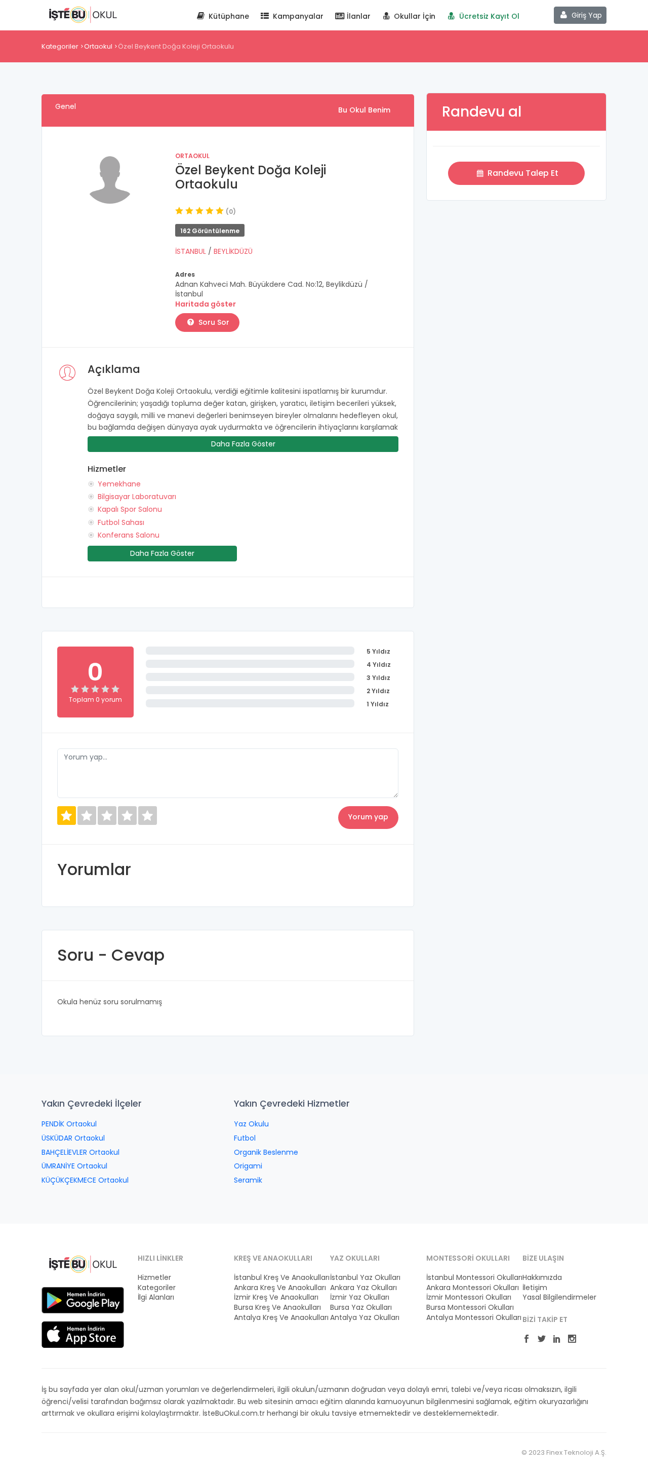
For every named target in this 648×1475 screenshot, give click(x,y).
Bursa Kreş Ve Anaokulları (276, 1307)
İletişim (534, 1288)
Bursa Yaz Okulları (361, 1307)
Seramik (248, 1180)
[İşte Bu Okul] (83, 1264)
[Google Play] (83, 1300)
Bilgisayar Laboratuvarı (137, 496)
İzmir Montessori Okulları (468, 1297)
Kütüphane (228, 16)
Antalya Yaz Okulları (364, 1317)
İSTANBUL (191, 251)
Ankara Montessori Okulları (468, 1288)
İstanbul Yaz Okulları (365, 1277)
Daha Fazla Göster (243, 444)
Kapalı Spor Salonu (130, 509)
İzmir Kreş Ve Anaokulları (276, 1297)
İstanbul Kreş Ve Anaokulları (276, 1277)
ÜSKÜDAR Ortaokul (73, 1138)
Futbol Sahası (121, 522)
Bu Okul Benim (364, 110)
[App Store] (83, 1334)
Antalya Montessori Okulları (468, 1317)
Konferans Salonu (128, 535)
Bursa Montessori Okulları (468, 1307)
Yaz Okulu (251, 1124)
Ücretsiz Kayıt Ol (488, 16)
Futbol (245, 1138)
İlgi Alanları (156, 1297)
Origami (248, 1166)
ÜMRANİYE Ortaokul (74, 1166)
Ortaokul (98, 46)
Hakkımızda (542, 1277)
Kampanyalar (297, 16)
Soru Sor (212, 322)
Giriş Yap (586, 15)
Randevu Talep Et (521, 173)
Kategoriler (60, 46)
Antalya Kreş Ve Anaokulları (276, 1317)
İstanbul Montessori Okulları (468, 1277)
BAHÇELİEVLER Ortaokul (80, 1152)
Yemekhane (119, 484)
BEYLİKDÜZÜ (233, 251)
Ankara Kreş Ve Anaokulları (276, 1288)
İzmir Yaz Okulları (359, 1297)
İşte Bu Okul (83, 14)
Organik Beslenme (266, 1152)
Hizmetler (154, 1277)
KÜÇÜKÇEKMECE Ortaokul (85, 1180)
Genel (65, 106)
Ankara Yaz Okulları (363, 1288)
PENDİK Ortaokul (69, 1124)
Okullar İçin (413, 16)
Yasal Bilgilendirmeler (559, 1297)
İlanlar (358, 16)
